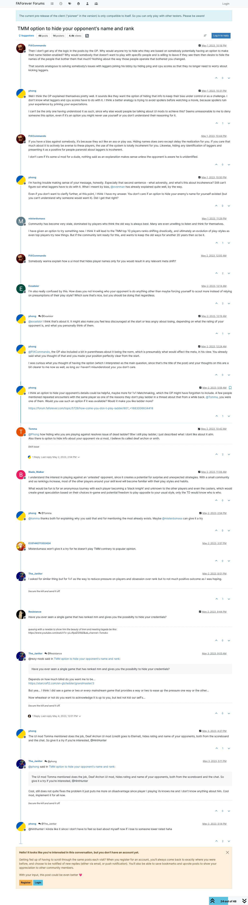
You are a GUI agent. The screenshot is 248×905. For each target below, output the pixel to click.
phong (32, 90)
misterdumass (36, 218)
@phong (52, 761)
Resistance (34, 611)
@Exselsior (47, 316)
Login (38, 882)
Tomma (32, 428)
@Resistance (54, 653)
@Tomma (46, 513)
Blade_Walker (36, 471)
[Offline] (22, 48)
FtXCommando (37, 45)
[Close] (227, 852)
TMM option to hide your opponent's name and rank (87, 658)
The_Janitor (35, 573)
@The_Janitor (48, 823)
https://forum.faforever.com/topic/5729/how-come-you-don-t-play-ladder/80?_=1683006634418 (90, 408)
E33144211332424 (39, 543)
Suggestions (27, 35)
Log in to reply (221, 35)
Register (26, 882)
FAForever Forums (30, 3)
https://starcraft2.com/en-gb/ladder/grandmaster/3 (61, 683)
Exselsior (33, 286)
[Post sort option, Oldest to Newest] (205, 35)
